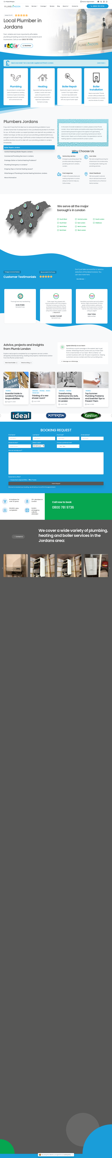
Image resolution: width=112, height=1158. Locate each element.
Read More (57, 312)
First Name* (11, 435)
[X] (101, 1)
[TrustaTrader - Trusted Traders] (14, 45)
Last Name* (36, 435)
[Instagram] (104, 1)
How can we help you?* (15, 450)
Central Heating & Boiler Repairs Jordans (18, 152)
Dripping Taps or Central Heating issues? (18, 169)
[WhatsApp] (106, 1)
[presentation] (2, 568)
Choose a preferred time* (64, 442)
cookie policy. (67, 1154)
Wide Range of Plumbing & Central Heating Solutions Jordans (25, 173)
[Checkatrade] (17, 45)
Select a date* (37, 442)
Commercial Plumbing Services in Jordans (19, 156)
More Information (10, 178)
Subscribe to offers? (14, 477)
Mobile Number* (13, 442)
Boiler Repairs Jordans (12, 147)
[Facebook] (98, 1)
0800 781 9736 (27, 39)
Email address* (85, 435)
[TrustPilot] (11, 45)
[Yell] (8, 45)
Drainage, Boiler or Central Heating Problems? (20, 160)
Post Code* (60, 435)
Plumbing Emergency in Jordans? (15, 165)
